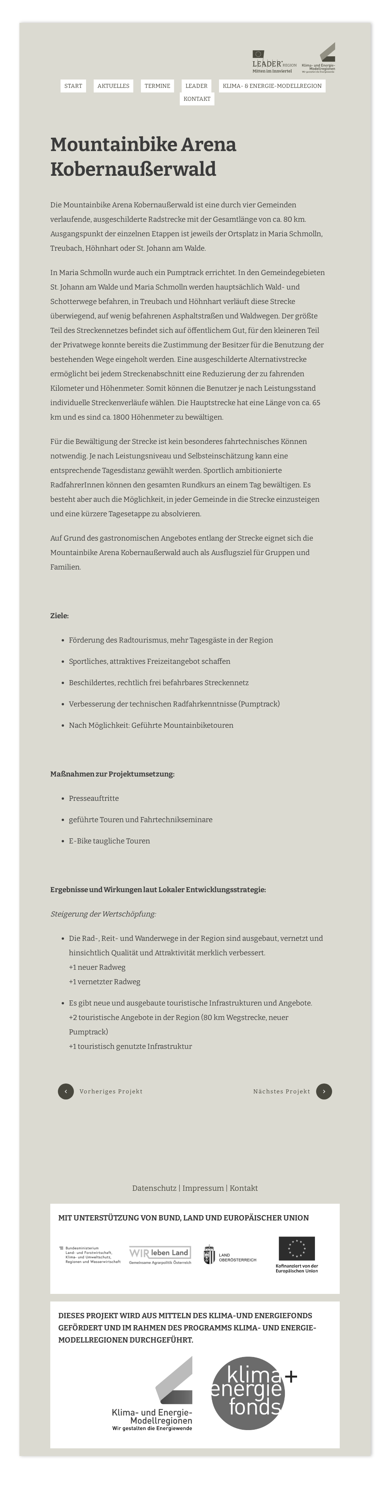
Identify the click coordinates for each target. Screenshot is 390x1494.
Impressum (203, 1188)
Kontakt (244, 1188)
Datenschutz (155, 1188)
